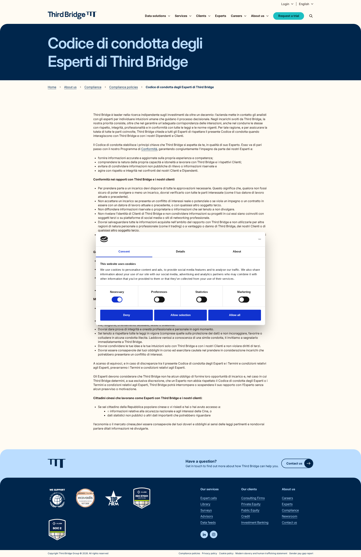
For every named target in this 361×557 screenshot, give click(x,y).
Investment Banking (254, 522)
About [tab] (237, 251)
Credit (245, 516)
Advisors (206, 516)
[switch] (159, 299)
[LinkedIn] (204, 534)
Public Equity (250, 510)
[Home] (72, 15)
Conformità (149, 149)
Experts (220, 16)
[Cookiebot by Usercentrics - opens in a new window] (244, 239)
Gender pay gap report (301, 553)
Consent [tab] (124, 251)
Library (205, 504)
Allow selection (181, 315)
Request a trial (288, 16)
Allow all (234, 315)
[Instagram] (213, 534)
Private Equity (251, 504)
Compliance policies (123, 87)
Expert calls (208, 498)
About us (70, 87)
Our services (209, 489)
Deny (126, 315)
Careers (287, 498)
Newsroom (289, 516)
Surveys (206, 510)
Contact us (294, 463)
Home (52, 87)
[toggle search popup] (311, 16)
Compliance (92, 87)
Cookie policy (226, 553)
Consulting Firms (253, 498)
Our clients (249, 489)
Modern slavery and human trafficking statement (261, 553)
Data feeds (208, 522)
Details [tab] (180, 251)
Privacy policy (209, 553)
